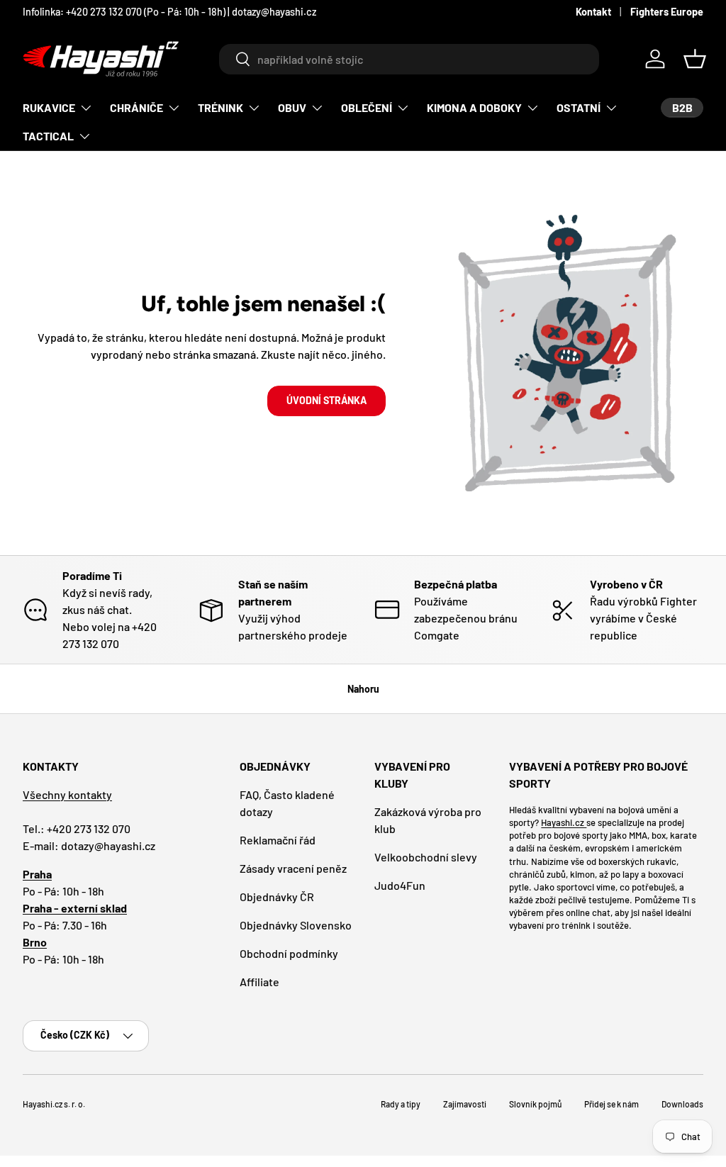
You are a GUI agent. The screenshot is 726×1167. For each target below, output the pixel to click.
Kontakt (593, 12)
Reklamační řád (277, 840)
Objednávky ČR (277, 896)
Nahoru (363, 689)
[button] (694, 58)
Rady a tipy (400, 1104)
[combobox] (408, 59)
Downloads (682, 1104)
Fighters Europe (666, 12)
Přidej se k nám (611, 1104)
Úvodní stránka (326, 400)
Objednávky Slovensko (296, 925)
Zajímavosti (464, 1104)
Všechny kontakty (67, 794)
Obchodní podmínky (289, 953)
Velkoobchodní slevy (425, 857)
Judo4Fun (399, 885)
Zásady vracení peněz (293, 868)
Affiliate (259, 981)
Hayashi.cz (563, 822)
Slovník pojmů (535, 1104)
